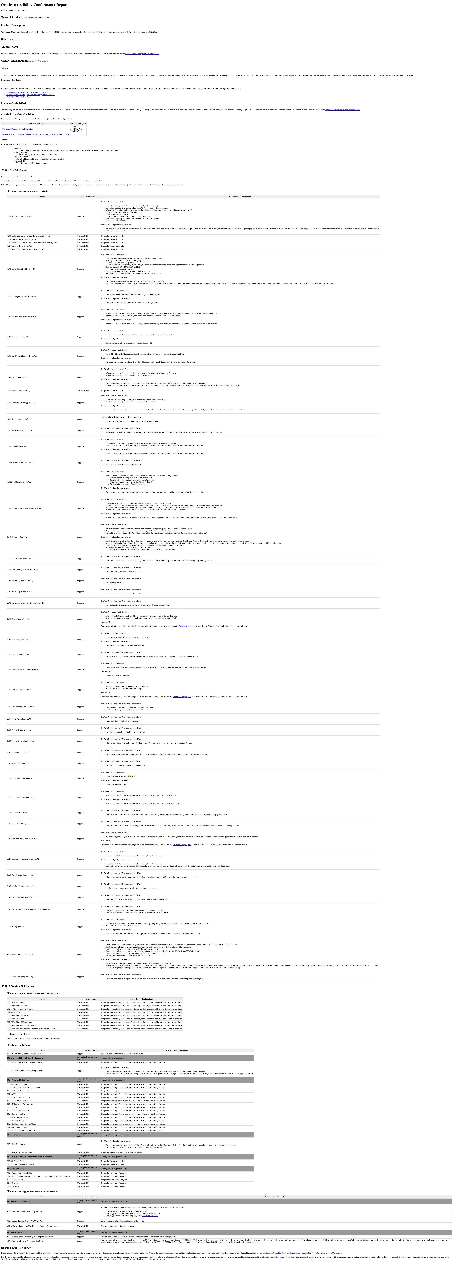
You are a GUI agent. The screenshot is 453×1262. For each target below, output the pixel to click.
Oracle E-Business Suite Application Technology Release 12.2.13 (30, 95)
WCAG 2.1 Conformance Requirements (168, 185)
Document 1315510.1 (150, 1216)
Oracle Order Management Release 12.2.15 (142, 54)
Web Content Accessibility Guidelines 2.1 (17, 129)
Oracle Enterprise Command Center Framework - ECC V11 (28, 93)
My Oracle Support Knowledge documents (143, 1207)
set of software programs (182, 626)
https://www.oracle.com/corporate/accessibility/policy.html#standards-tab (151, 1253)
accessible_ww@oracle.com (37, 61)
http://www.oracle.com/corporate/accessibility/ (342, 110)
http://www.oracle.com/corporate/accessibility (295, 1253)
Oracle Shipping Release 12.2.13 (18, 97)
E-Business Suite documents (173, 1207)
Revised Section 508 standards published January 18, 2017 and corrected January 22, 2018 (35, 134)
